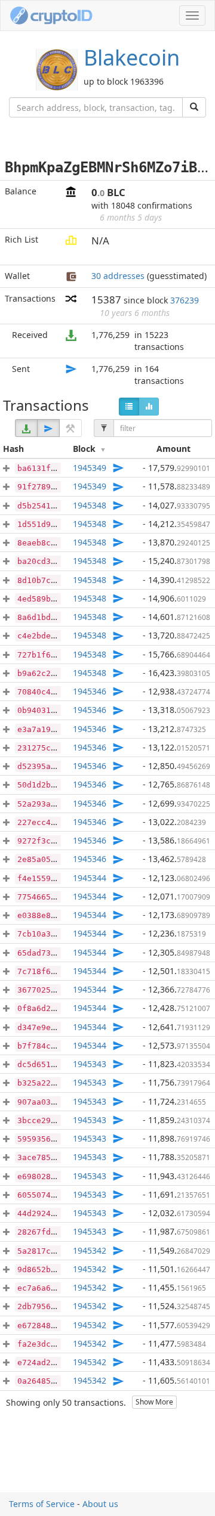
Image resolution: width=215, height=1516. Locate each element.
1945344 (89, 877)
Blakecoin (132, 57)
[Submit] (194, 107)
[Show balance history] (149, 407)
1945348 (89, 505)
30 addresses (118, 275)
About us (100, 1503)
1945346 (89, 691)
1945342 (89, 1250)
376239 (184, 300)
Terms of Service (42, 1503)
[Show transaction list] (129, 407)
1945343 (89, 1063)
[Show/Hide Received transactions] (26, 428)
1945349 (89, 467)
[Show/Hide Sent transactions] (48, 428)
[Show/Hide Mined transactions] (70, 428)
